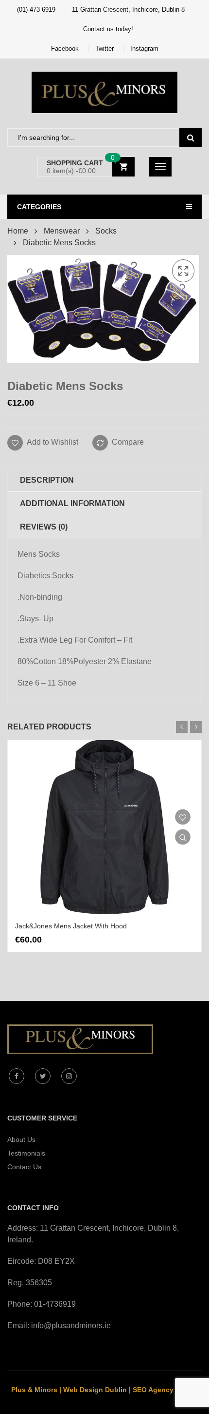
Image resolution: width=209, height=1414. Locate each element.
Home (17, 231)
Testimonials (26, 1153)
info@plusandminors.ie (71, 1325)
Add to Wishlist (51, 442)
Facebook (65, 48)
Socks (106, 231)
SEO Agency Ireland (165, 1390)
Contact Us (24, 1167)
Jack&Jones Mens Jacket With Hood (71, 926)
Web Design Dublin (95, 1390)
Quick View (183, 836)
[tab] (104, 480)
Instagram (144, 48)
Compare (128, 442)
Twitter (104, 48)
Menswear (62, 231)
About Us (21, 1139)
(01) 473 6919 (36, 9)
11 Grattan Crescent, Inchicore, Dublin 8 (128, 9)
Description (47, 480)
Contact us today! (108, 29)
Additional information (72, 503)
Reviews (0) (44, 527)
